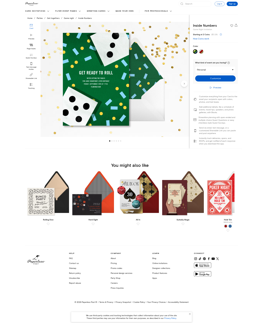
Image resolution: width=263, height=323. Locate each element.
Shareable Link (31, 78)
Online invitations (159, 263)
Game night (69, 18)
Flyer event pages (66, 11)
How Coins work (201, 38)
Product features (159, 273)
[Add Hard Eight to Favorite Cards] (93, 224)
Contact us (74, 263)
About (113, 258)
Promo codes (116, 268)
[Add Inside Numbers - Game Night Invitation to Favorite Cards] (231, 25)
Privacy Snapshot (123, 302)
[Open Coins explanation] (221, 34)
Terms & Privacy (106, 302)
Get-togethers (53, 18)
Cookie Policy (139, 302)
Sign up (232, 4)
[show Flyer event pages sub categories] (79, 11)
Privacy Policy (170, 318)
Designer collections (161, 268)
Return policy (75, 273)
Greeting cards (96, 11)
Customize (215, 78)
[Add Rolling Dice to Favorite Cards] (48, 224)
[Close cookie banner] (189, 314)
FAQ (71, 258)
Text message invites (31, 68)
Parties (40, 18)
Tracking (31, 88)
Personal (201, 69)
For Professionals (156, 11)
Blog (154, 258)
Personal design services (121, 273)
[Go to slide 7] (120, 141)
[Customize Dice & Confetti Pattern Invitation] (115, 79)
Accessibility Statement (178, 302)
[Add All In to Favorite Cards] (138, 224)
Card (31, 28)
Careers (114, 283)
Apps (154, 278)
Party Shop (115, 278)
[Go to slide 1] (109, 141)
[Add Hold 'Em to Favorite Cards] (228, 230)
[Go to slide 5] (116, 141)
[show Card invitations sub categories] (48, 11)
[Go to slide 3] (111, 141)
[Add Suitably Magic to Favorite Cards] (183, 224)
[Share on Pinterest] (204, 258)
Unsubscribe (74, 278)
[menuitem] (37, 11)
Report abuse (75, 283)
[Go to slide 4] (114, 141)
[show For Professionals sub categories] (170, 11)
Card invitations (35, 11)
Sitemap (72, 268)
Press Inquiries (117, 288)
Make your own (125, 11)
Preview (31, 39)
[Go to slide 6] (118, 141)
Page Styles (31, 49)
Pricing (114, 263)
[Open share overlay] (236, 25)
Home (29, 18)
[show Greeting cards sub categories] (108, 11)
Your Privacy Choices (156, 302)
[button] (228, 62)
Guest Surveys (31, 58)
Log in (219, 4)
